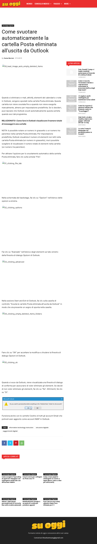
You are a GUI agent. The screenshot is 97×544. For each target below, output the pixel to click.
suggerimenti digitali (10, 431)
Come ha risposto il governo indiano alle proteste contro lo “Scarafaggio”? (85, 108)
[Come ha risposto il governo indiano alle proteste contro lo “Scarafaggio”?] (71, 108)
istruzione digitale (42, 427)
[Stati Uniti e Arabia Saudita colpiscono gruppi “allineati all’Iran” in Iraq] (71, 119)
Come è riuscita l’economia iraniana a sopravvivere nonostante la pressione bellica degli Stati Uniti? (86, 85)
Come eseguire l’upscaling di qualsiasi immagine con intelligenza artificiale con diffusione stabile (11, 479)
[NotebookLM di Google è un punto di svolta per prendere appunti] (32, 493)
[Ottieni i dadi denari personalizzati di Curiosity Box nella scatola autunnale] (11, 493)
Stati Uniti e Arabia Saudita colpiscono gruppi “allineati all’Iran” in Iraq (85, 120)
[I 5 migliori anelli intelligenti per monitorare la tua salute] (71, 98)
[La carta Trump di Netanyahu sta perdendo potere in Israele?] (71, 131)
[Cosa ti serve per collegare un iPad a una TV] (32, 468)
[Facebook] (4, 443)
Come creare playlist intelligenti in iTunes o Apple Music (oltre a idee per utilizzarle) (52, 479)
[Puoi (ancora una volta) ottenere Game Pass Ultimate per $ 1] (53, 493)
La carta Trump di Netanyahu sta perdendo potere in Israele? (85, 131)
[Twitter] (10, 443)
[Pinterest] (15, 443)
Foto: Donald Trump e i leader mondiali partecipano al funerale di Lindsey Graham (86, 72)
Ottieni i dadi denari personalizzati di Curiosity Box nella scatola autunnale (11, 503)
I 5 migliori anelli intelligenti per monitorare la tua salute (86, 98)
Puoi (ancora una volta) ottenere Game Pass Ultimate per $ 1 (51, 503)
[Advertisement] (31, 15)
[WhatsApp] (21, 443)
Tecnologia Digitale (8, 25)
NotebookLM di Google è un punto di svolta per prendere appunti (31, 503)
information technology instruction (21, 427)
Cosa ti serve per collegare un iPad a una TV (32, 478)
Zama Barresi (9, 58)
